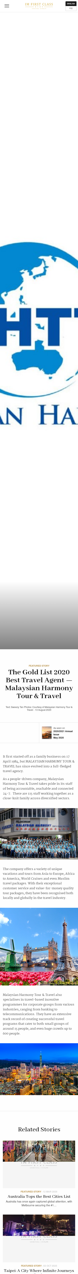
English (71, 3)
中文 (71, 8)
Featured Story (39, 665)
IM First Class (39, 6)
